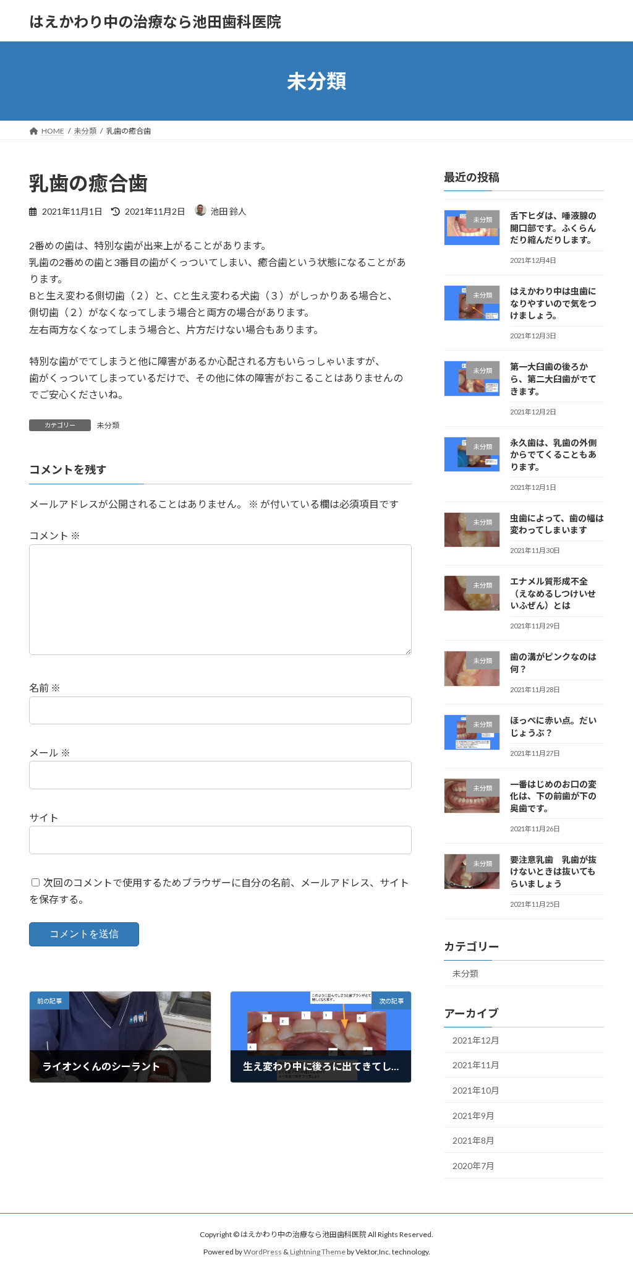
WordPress (263, 1251)
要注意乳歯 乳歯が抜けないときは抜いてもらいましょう (553, 871)
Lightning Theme (318, 1251)
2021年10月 (475, 1090)
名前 (45, 687)
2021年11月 (475, 1065)
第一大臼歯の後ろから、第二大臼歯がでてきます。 (553, 379)
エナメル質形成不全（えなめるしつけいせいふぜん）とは (553, 593)
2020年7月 (473, 1165)
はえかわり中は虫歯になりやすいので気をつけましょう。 (553, 303)
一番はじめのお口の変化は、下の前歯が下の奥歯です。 (553, 796)
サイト (44, 817)
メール (49, 752)
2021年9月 (473, 1115)
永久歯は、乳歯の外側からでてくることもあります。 (553, 454)
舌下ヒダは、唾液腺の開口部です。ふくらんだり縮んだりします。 (553, 227)
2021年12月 (475, 1040)
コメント (54, 535)
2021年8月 (473, 1140)
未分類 (108, 425)
